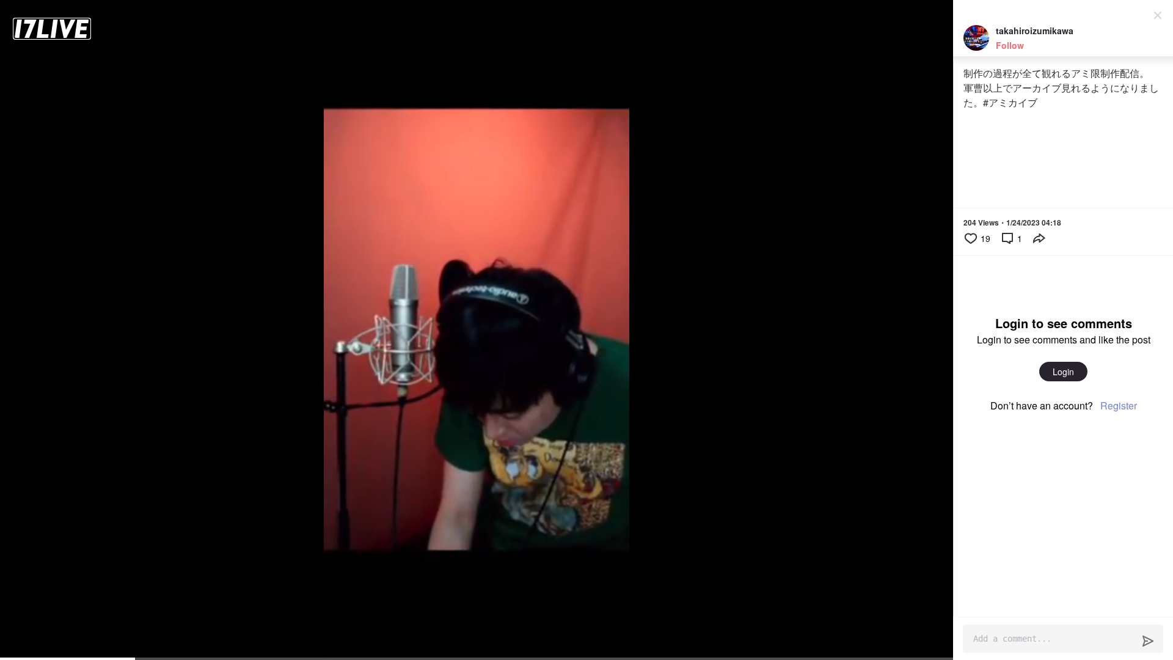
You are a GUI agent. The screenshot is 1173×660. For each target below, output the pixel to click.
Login (1063, 371)
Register (1118, 405)
